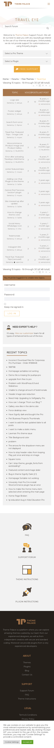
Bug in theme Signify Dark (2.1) (23, 474)
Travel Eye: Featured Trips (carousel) (14, 258)
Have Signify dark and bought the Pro (26, 414)
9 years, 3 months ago (44, 235)
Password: (9, 294)
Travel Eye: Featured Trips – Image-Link (14, 133)
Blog (27, 670)
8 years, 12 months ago (44, 169)
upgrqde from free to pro (20, 379)
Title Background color (19, 437)
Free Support (29, 69)
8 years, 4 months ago (44, 100)
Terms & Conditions (28, 715)
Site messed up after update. (14, 202)
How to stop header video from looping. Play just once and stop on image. (27, 453)
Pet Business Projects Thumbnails (24, 418)
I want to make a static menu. (22, 429)
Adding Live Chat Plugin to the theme (14, 180)
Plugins (27, 666)
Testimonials (14, 236)
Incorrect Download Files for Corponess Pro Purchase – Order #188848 (27, 361)
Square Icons (14, 459)
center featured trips (14, 169)
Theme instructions (27, 579)
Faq (27, 535)
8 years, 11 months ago (44, 122)
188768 (12, 367)
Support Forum (27, 557)
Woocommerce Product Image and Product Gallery (14, 145)
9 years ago (44, 180)
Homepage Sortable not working (24, 478)
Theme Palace (22, 4)
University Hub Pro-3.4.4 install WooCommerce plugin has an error (25, 483)
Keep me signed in (13, 307)
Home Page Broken (18, 496)
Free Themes (27, 79)
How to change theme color (14, 213)
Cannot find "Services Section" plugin (14, 191)
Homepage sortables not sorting (24, 371)
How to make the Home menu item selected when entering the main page (26, 490)
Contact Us (27, 675)
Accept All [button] (27, 742)
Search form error (14, 122)
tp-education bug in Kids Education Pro (27, 500)
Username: (9, 285)
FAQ (27, 695)
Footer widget (14, 111)
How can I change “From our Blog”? (25, 402)
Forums (15, 79)
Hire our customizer (24, 333)
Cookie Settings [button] (12, 742)
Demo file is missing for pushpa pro (25, 375)
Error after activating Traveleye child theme (14, 158)
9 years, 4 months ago (44, 247)
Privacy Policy (28, 719)
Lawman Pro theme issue (20, 433)
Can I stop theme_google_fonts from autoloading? (26, 464)
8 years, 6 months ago (44, 111)
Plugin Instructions (26, 601)
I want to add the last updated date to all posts (27, 423)
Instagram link (14, 247)
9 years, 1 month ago (44, 213)
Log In (12, 313)
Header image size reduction (22, 394)
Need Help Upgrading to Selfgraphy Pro (27, 398)
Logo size (14, 100)
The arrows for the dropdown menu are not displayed (26, 447)
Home (6, 79)
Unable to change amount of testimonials (28, 390)
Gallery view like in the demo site (24, 406)
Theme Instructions (27, 699)
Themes (27, 662)
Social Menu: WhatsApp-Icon (14, 224)
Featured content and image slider (24, 470)
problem (12, 441)
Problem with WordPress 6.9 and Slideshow (24, 384)
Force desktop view (17, 410)
